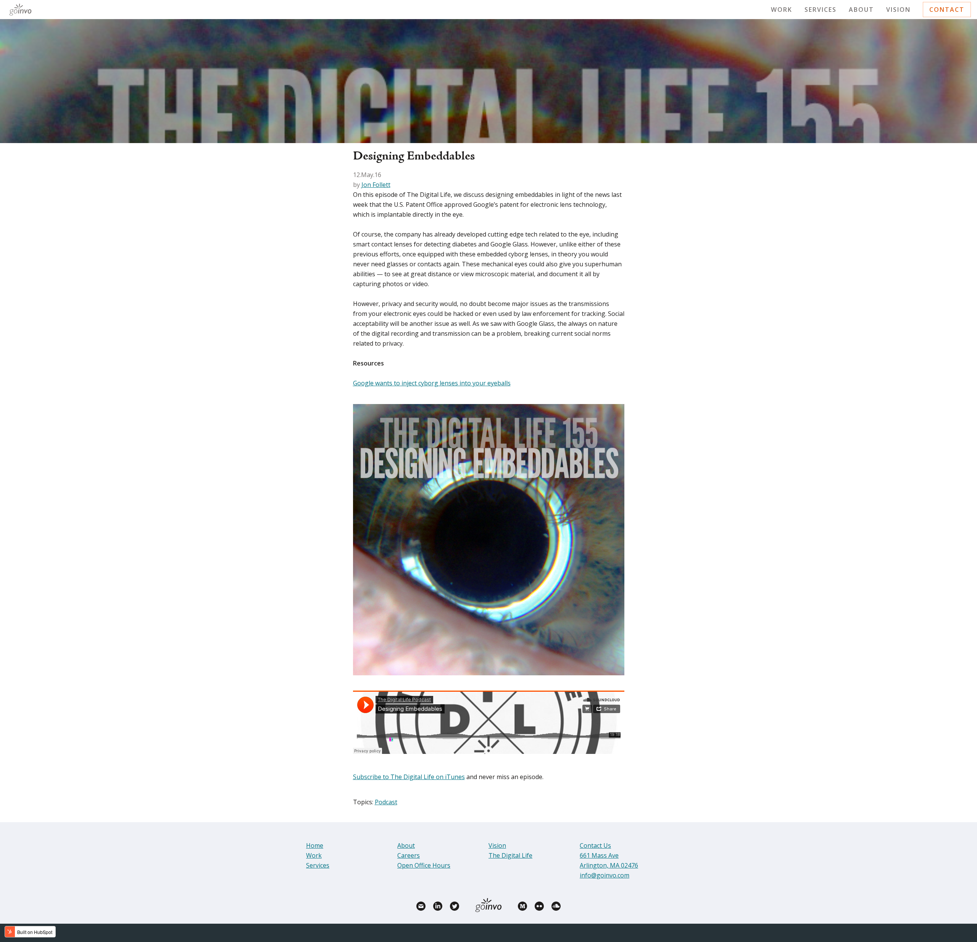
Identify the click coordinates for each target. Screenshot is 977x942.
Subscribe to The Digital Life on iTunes (409, 777)
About (861, 9)
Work (781, 9)
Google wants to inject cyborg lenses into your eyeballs (432, 383)
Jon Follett (375, 184)
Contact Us (595, 845)
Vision (898, 9)
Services (820, 9)
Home (314, 845)
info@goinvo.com (604, 875)
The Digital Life (510, 855)
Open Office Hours (423, 865)
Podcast (386, 802)
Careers (408, 855)
